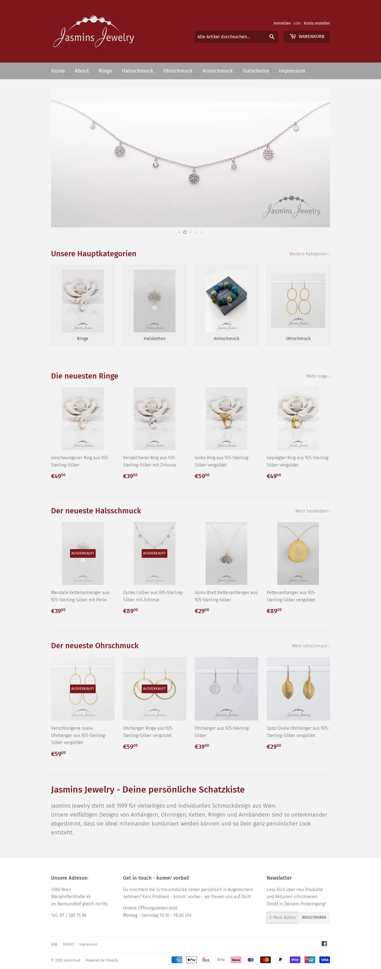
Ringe (105, 71)
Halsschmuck (137, 71)
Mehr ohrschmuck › (311, 646)
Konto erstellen (317, 23)
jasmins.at (72, 960)
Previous (63, 157)
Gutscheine (256, 71)
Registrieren (314, 917)
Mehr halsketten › (312, 511)
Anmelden (282, 23)
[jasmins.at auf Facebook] (324, 944)
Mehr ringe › (318, 376)
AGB (54, 944)
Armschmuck (217, 71)
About (82, 71)
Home (58, 71)
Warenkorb (311, 36)
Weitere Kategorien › (310, 254)
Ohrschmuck (178, 71)
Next (318, 157)
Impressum (292, 71)
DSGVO (68, 944)
